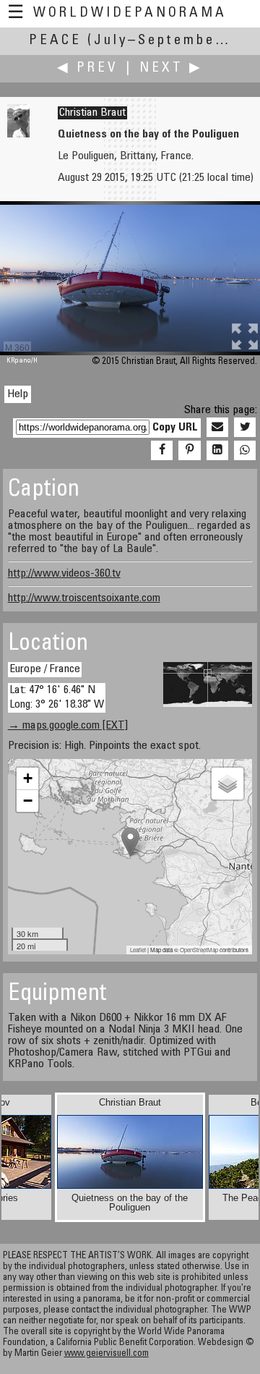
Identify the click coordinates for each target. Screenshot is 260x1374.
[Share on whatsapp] (245, 451)
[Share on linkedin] (217, 451)
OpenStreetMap (199, 950)
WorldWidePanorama (130, 13)
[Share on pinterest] (189, 451)
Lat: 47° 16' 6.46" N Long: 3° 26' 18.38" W (56, 697)
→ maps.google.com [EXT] (68, 725)
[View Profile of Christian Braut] (18, 134)
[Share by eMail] (217, 427)
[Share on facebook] (162, 451)
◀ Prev (87, 68)
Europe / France (44, 669)
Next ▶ (171, 68)
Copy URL (175, 427)
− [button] (27, 801)
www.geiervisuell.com (106, 1354)
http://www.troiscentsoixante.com (84, 598)
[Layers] (227, 784)
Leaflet (138, 950)
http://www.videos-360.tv (64, 574)
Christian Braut (92, 113)
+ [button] (27, 778)
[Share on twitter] (245, 427)
